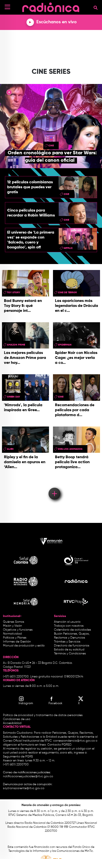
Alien (10, 449)
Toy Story (13, 292)
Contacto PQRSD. (59, 744)
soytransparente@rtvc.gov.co (23, 788)
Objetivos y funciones (18, 629)
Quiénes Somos (13, 621)
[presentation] (7, 126)
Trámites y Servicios (67, 641)
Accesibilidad (12, 723)
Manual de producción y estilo (24, 645)
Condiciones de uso (16, 719)
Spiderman (65, 345)
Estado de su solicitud (69, 649)
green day (13, 397)
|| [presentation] (9, 93)
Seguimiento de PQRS (18, 756)
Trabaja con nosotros (69, 625)
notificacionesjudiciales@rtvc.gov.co (28, 776)
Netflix (68, 248)
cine (51, 145)
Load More (54, 486)
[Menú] (7, 6)
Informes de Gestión (17, 641)
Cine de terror (67, 292)
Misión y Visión (12, 625)
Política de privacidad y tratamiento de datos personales (43, 715)
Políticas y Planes (14, 637)
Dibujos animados (70, 449)
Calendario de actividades (72, 629)
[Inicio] (50, 6)
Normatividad (12, 633)
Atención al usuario (67, 621)
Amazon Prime (16, 345)
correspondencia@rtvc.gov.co (74, 740)
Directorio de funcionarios (71, 645)
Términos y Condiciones (70, 653)
